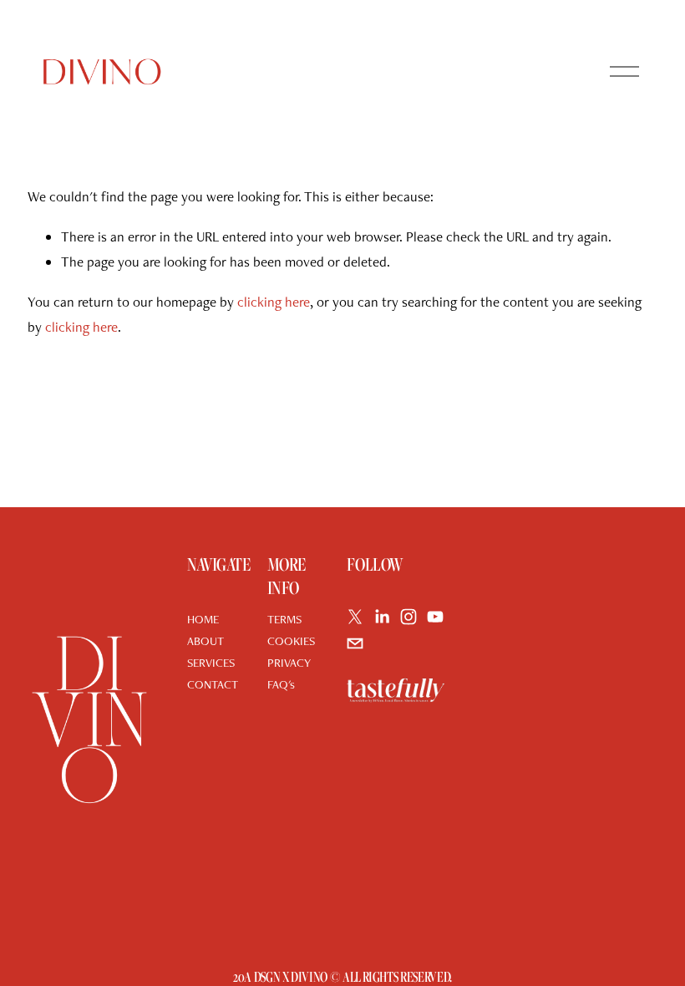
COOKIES (291, 640)
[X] (355, 616)
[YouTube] (435, 616)
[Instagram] (408, 616)
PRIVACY (289, 662)
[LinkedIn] (381, 616)
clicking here (273, 301)
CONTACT (212, 684)
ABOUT (205, 640)
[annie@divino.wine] (355, 643)
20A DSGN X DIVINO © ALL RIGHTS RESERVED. (342, 977)
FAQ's (281, 684)
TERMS (284, 619)
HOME (203, 619)
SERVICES (211, 662)
